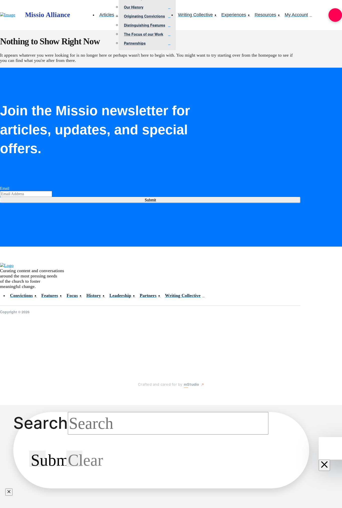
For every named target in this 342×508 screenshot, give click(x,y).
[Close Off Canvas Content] (324, 465)
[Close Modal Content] (9, 492)
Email (4, 188)
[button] (335, 15)
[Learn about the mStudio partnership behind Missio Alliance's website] (133, 396)
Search (40, 423)
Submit (150, 200)
